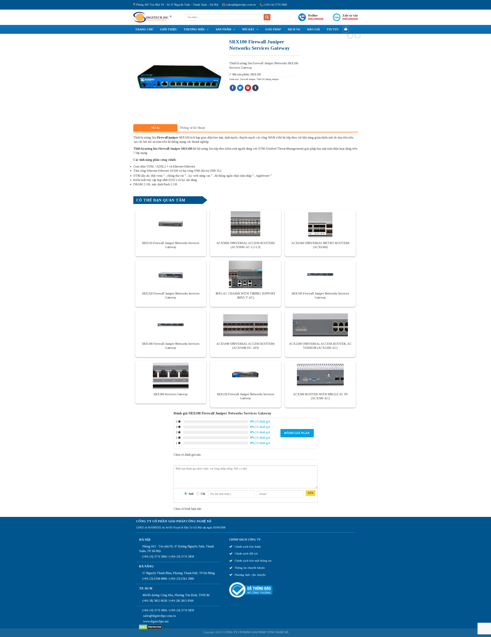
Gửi (310, 493)
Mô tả (155, 127)
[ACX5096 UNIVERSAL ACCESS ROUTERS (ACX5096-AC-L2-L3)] (245, 224)
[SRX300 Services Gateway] (170, 375)
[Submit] (267, 17)
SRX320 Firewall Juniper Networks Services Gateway (170, 295)
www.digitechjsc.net (156, 621)
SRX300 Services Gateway (171, 394)
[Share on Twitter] (240, 88)
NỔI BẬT (248, 29)
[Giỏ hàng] (346, 29)
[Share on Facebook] (233, 88)
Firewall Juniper (247, 79)
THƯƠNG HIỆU (194, 29)
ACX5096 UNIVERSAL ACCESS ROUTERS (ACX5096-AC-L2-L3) (245, 245)
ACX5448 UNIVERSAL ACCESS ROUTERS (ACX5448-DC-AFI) (245, 345)
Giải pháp (273, 29)
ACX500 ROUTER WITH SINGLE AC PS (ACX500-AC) (320, 396)
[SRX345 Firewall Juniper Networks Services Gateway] (320, 274)
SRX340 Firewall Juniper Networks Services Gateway (170, 345)
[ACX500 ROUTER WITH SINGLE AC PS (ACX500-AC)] (320, 375)
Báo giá (313, 29)
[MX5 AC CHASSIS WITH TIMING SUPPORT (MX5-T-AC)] (245, 274)
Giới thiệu (168, 29)
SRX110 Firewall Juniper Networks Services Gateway (170, 245)
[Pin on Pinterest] (248, 88)
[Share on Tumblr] (255, 88)
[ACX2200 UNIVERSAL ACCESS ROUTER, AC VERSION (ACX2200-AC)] (320, 324)
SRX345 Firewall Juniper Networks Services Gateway (320, 295)
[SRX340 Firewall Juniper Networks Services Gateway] (170, 324)
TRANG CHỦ (144, 29)
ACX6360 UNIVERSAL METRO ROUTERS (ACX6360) (320, 245)
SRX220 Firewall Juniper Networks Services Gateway (245, 396)
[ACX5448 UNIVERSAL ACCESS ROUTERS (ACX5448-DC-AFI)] (245, 324)
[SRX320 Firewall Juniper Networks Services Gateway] (170, 274)
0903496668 (315, 19)
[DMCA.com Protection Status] (150, 626)
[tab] (155, 127)
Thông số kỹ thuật (192, 127)
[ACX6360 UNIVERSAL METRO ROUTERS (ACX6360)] (320, 224)
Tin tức (333, 29)
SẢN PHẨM (223, 29)
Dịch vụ (294, 29)
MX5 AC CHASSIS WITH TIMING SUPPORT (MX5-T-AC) (245, 295)
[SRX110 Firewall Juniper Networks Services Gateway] (170, 224)
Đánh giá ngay (297, 433)
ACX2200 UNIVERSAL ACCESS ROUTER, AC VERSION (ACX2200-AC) (320, 345)
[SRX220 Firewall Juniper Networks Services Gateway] (245, 375)
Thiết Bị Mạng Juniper (267, 79)
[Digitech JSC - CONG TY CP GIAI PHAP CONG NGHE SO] (152, 17)
